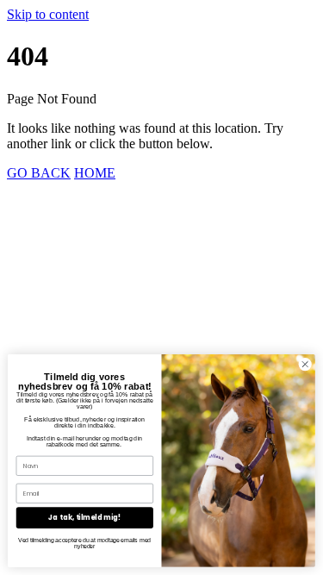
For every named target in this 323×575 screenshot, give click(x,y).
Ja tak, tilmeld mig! (84, 517)
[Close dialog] (305, 365)
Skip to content (48, 14)
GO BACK (39, 173)
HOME (94, 173)
